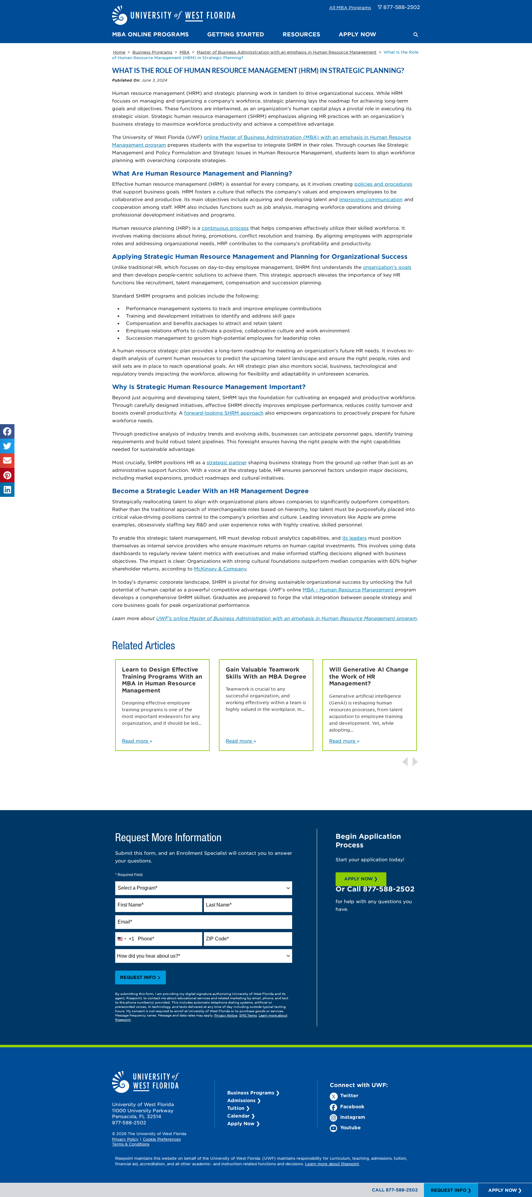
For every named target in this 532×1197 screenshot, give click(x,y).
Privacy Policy (125, 1139)
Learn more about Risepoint (332, 1163)
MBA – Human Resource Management (348, 589)
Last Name (219, 904)
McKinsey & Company (220, 568)
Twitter (349, 1095)
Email (125, 921)
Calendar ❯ (241, 1115)
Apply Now (357, 34)
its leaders (354, 538)
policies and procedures (383, 184)
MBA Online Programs (150, 34)
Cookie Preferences (162, 1139)
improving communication (371, 199)
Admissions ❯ (244, 1100)
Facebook (352, 1106)
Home (119, 52)
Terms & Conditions (130, 1144)
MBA (184, 52)
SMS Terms (248, 1015)
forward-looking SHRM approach (224, 413)
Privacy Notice (225, 1015)
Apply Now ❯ (243, 1123)
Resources (301, 34)
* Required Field (129, 875)
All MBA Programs (350, 7)
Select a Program (137, 888)
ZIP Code (217, 938)
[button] (415, 34)
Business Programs (152, 52)
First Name (130, 904)
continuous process (225, 228)
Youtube (350, 1127)
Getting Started (235, 34)
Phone (146, 938)
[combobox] (203, 888)
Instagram (352, 1117)
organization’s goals (387, 267)
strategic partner (227, 462)
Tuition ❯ (238, 1108)
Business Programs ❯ (253, 1092)
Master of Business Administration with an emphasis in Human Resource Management (287, 52)
